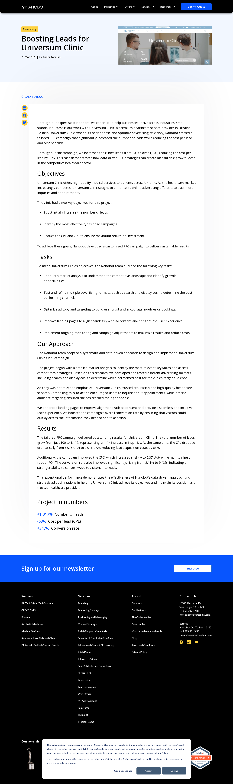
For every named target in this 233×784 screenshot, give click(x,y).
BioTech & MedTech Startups (37, 603)
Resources (166, 6)
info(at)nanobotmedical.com (194, 614)
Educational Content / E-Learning (96, 644)
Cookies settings (123, 770)
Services (146, 6)
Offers (128, 6)
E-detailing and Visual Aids (92, 631)
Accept (148, 770)
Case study (30, 29)
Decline (174, 770)
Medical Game (86, 721)
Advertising (84, 679)
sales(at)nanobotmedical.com (195, 635)
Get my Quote (196, 6)
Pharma (25, 617)
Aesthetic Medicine (32, 624)
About (94, 6)
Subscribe (193, 568)
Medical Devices (30, 631)
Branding (83, 603)
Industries (109, 6)
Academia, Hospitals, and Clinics (39, 638)
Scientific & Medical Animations (95, 638)
